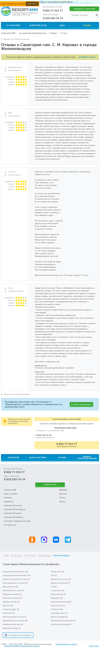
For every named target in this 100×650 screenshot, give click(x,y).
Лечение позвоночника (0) (61, 624)
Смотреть (32, 4)
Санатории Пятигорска (13, 513)
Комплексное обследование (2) (63, 621)
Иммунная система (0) (11, 628)
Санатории (13, 457)
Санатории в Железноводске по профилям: (31, 564)
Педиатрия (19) (57, 598)
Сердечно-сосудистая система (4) (16, 579)
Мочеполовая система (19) (13, 590)
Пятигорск (30, 555)
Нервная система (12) (11, 602)
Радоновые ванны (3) (59, 613)
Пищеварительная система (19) (15, 621)
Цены (62, 25)
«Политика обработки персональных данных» (22, 646)
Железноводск (61, 555)
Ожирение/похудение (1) (12, 594)
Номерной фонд (37, 25)
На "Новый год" (10, 525)
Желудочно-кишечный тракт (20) (15, 572)
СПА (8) (54, 587)
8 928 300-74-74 (53, 18)
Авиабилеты (9, 502)
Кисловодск (44, 555)
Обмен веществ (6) (58, 594)
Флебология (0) (57, 609)
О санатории (13, 25)
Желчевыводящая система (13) (15, 583)
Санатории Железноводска (14, 509)
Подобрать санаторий (84, 9)
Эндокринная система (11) (13, 624)
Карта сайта (94, 646)
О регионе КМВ (10, 490)
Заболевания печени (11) (12, 598)
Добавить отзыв (87, 57)
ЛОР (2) (54, 575)
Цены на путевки (37, 457)
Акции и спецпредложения (86, 458)
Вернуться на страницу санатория (16, 39)
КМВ (6, 555)
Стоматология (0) (57, 590)
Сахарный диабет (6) (11, 609)
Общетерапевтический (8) (61, 602)
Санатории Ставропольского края (17, 521)
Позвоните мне (50, 484)
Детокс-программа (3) (59, 617)
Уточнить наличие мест (81, 404)
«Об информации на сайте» (66, 644)
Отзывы (87, 25)
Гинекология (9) (9, 613)
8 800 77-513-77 (53, 10)
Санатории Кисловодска (13, 517)
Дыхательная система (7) (61, 579)
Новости (62, 502)
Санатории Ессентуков (13, 505)
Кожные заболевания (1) (60, 583)
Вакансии (63, 494)
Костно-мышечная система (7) (14, 617)
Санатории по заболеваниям (20, 635)
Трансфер (8, 498)
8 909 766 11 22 (43, 435)
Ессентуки (16, 555)
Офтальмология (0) (10, 587)
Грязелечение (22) (58, 606)
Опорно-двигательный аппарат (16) (16, 575)
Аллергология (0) (57, 572)
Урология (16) (8, 606)
